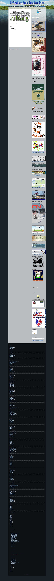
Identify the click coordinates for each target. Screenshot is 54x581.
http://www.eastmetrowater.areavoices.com (38, 233)
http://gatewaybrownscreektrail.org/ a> (38, 167)
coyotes (10, 376)
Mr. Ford (11, 428)
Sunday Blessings (13, 563)
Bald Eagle (11, 356)
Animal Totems (11, 348)
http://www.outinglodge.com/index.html (38, 241)
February (12, 567)
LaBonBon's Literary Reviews (13, 413)
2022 (11, 518)
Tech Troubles (11, 478)
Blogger (28, 574)
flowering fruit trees (12, 391)
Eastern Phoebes (12, 385)
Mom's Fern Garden (12, 426)
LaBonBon (36, 107)
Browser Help (28, 6)
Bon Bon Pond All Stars (13, 560)
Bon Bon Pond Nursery (13, 559)
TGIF (11, 557)
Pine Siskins (11, 441)
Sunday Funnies (11, 476)
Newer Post (11, 48)
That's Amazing (11, 479)
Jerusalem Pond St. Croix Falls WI (13, 407)
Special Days (11, 456)
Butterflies (11, 363)
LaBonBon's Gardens (12, 411)
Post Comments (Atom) (15, 49)
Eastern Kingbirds (12, 384)
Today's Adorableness (12, 487)
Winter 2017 (11, 505)
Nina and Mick (11, 434)
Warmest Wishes (13, 537)
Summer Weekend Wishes (14, 535)
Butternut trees (11, 364)
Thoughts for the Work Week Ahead (14, 485)
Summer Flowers (13, 543)
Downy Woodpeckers (12, 382)
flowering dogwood (12, 390)
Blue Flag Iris (12, 539)
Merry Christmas (11, 422)
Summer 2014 (11, 472)
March (12, 566)
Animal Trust (11, 349)
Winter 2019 (11, 507)
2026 (11, 515)
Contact (20, 6)
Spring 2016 (11, 462)
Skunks (10, 454)
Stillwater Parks (11, 469)
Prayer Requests (11, 443)
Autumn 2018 (11, 354)
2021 (11, 519)
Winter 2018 (11, 506)
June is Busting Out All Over (14, 558)
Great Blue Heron (12, 398)
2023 (11, 517)
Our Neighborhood (12, 436)
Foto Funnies (11, 393)
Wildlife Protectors (12, 500)
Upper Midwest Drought (12, 491)
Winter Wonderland (12, 509)
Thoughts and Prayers (12, 484)
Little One (11, 418)
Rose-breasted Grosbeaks (13, 448)
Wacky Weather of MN (12, 494)
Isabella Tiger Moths (12, 405)
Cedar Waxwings (11, 367)
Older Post (28, 48)
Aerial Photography (12, 347)
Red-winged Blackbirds (12, 447)
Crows (10, 378)
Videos (10, 492)
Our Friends (37, 6)
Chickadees (11, 369)
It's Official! (12, 542)
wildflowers (11, 499)
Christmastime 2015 (12, 371)
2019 (11, 521)
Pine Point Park (11, 440)
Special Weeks (11, 458)
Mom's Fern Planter (12, 427)
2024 (11, 516)
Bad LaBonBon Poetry (12, 355)
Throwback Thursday (12, 486)
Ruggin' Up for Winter (12, 451)
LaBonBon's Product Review (13, 414)
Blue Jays (11, 360)
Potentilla (11, 442)
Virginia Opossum (12, 493)
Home (10, 6)
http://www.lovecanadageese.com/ (38, 254)
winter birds (11, 508)
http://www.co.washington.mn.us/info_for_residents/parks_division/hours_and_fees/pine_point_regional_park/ (38, 188)
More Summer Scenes (13, 538)
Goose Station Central (12, 397)
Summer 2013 (11, 471)
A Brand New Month (13, 561)
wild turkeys (11, 498)
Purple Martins (11, 444)
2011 (11, 571)
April (11, 565)
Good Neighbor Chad (12, 396)
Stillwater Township (12, 470)
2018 (11, 522)
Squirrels (11, 465)
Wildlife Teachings (12, 501)
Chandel (10, 368)
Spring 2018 (11, 464)
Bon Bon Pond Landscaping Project (14, 361)
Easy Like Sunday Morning (13, 386)
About (17, 6)
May (11, 564)
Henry (10, 400)
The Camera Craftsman (12, 480)
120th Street (11, 346)
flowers (10, 392)
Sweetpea (11, 477)
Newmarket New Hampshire (13, 433)
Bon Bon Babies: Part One (14, 534)
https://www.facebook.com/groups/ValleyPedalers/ (38, 161)
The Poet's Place (11, 483)
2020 (11, 520)
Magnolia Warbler (12, 419)
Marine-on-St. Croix (12, 420)
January (12, 568)
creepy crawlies (11, 377)
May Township (11, 421)
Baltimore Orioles (12, 357)
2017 (11, 523)
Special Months (11, 457)
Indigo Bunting (11, 404)
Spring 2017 (11, 463)
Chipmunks (11, 370)
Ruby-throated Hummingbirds (13, 449)
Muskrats (11, 429)
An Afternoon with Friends (14, 536)
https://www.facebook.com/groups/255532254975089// (38, 152)
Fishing (10, 389)
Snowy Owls (11, 455)
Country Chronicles (12, 375)
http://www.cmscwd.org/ (38, 175)
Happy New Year (11, 399)
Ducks (10, 383)
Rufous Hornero (11, 450)
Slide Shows (13, 6)
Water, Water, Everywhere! (14, 544)
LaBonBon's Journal (12, 412)
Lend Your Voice (33, 6)
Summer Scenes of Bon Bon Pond (15, 541)
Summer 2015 (11, 473)
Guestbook (24, 6)
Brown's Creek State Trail (12, 362)
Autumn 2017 (11, 353)
